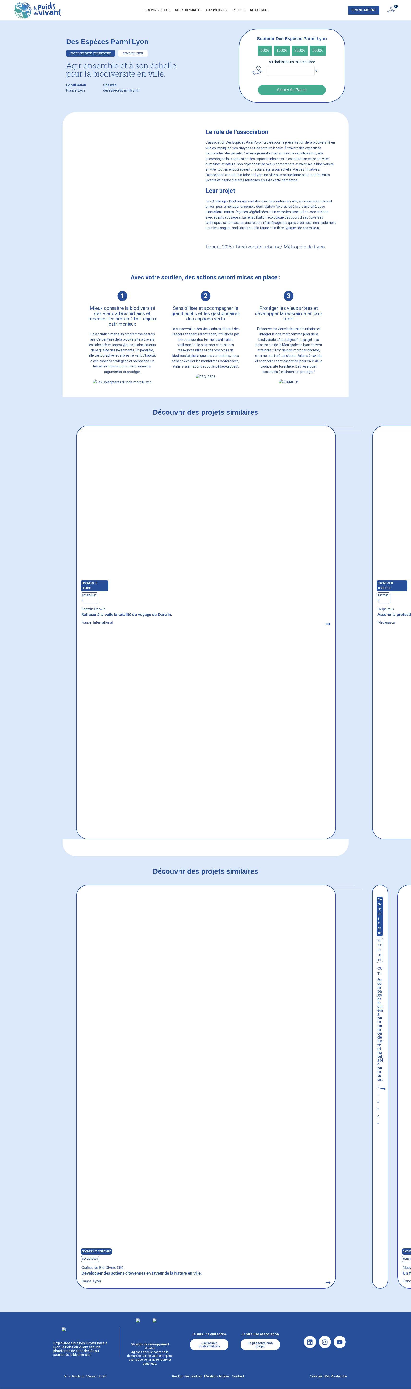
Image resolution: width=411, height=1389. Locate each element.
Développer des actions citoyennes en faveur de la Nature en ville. (141, 1273)
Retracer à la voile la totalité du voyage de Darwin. (127, 615)
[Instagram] (325, 1342)
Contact (238, 1376)
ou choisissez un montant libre (292, 62)
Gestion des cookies (187, 1376)
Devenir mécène (363, 10)
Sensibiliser (90, 1259)
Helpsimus (385, 609)
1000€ (281, 50)
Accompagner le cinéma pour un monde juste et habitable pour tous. (380, 1030)
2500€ (299, 50)
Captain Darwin (93, 609)
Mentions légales (217, 1376)
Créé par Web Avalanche (328, 1376)
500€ (265, 50)
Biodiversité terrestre (96, 1251)
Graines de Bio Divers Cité (102, 1268)
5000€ (317, 50)
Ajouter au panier (292, 90)
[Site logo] (38, 10)
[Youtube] (340, 1342)
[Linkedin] (310, 1342)
